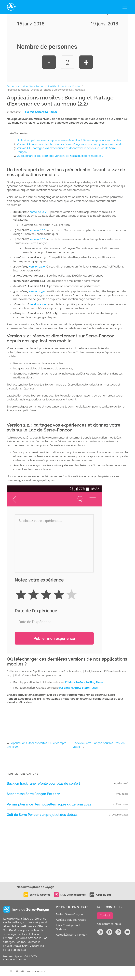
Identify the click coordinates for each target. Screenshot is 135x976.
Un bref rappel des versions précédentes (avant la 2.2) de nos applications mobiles (69, 140)
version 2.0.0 (37, 230)
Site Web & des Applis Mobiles (64, 86)
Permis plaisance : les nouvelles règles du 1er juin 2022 (49, 804)
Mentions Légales (12, 956)
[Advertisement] (67, 857)
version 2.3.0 (37, 291)
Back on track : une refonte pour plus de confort (43, 783)
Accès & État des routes (71, 919)
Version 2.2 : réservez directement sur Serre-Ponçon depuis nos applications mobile (70, 144)
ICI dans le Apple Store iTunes (78, 687)
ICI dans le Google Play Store (84, 682)
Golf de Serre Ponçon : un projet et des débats (42, 814)
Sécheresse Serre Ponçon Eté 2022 (33, 794)
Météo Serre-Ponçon (69, 914)
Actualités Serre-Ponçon (31, 86)
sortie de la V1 (39, 212)
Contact (105, 915)
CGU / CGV (31, 956)
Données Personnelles (15, 959)
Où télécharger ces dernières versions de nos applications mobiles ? (60, 155)
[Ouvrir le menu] (124, 7)
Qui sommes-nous (109, 923)
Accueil (10, 86)
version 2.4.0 (38, 304)
